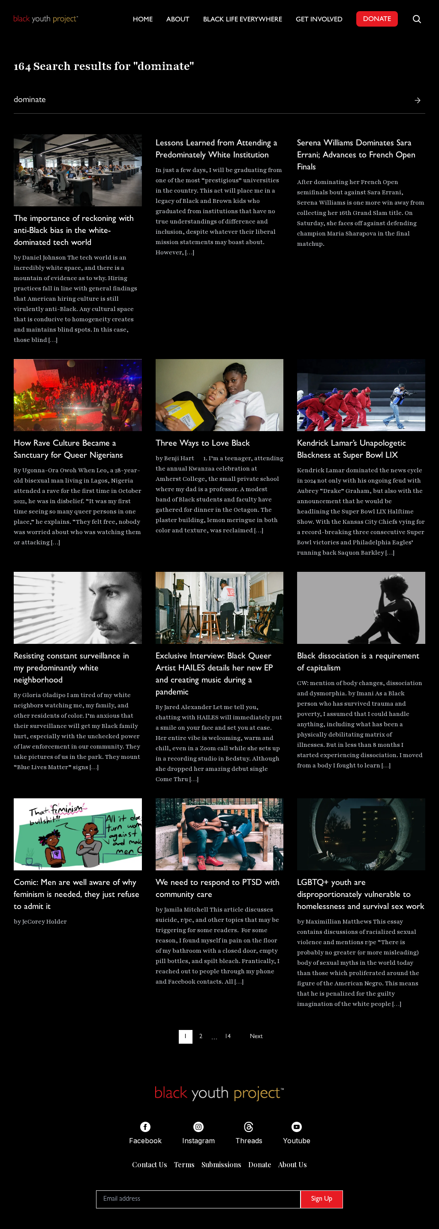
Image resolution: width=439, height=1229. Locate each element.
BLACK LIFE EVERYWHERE (242, 20)
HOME (143, 20)
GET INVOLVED (319, 20)
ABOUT (177, 20)
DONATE (377, 19)
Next (256, 1037)
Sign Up (321, 1199)
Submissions (221, 1164)
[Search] (417, 100)
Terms (184, 1164)
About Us (292, 1164)
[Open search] (416, 18)
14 (228, 1037)
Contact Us (149, 1164)
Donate (259, 1164)
